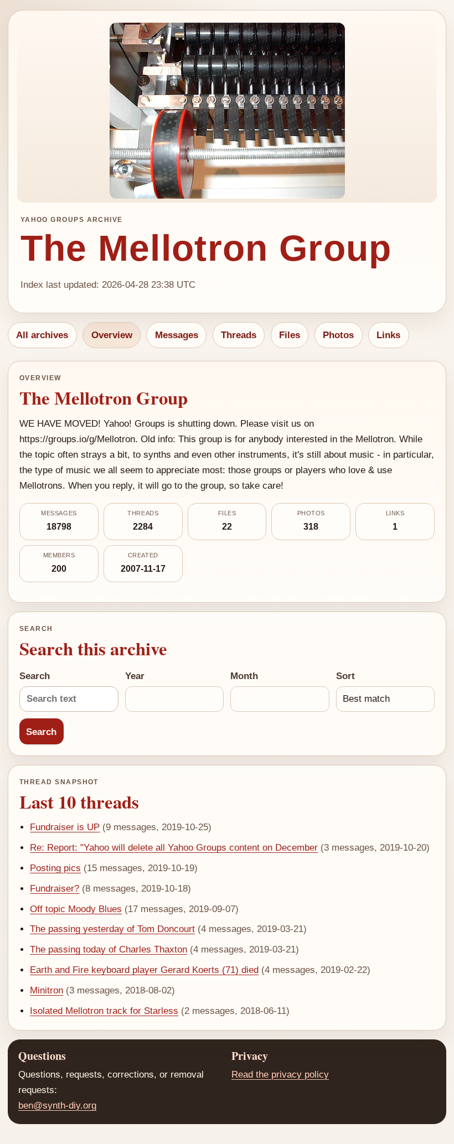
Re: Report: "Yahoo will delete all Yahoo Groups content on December (174, 847)
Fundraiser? (54, 888)
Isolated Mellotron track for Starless (104, 1011)
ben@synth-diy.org (57, 1105)
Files (289, 335)
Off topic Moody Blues (76, 909)
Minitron (46, 990)
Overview (111, 335)
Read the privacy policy (280, 1074)
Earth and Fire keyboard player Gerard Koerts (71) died (144, 970)
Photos (338, 335)
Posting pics (55, 868)
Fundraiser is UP (65, 827)
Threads (238, 335)
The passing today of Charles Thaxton (108, 949)
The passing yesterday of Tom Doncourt (112, 929)
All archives (42, 335)
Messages (176, 335)
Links (388, 335)
